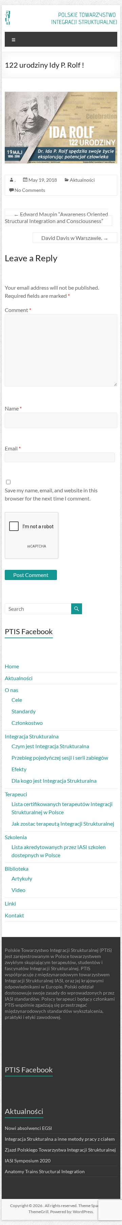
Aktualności (82, 180)
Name (13, 408)
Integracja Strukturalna (32, 736)
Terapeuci (16, 794)
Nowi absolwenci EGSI (28, 1128)
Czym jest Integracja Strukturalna (50, 746)
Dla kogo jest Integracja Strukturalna (54, 780)
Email (13, 448)
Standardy (24, 711)
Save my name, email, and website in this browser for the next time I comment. (51, 494)
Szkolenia (16, 837)
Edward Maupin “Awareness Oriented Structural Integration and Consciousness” (56, 217)
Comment (18, 310)
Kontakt (14, 915)
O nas (11, 690)
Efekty (19, 769)
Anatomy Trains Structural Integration (45, 1171)
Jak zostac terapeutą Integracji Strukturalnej (63, 823)
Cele (17, 699)
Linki (10, 903)
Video (18, 890)
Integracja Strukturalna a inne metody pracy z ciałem (60, 1139)
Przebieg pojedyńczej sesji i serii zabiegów (60, 757)
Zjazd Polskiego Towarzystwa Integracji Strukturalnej (60, 1150)
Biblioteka (16, 868)
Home (12, 666)
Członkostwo (27, 722)
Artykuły (22, 878)
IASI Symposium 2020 (27, 1160)
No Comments (30, 190)
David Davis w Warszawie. (74, 238)
